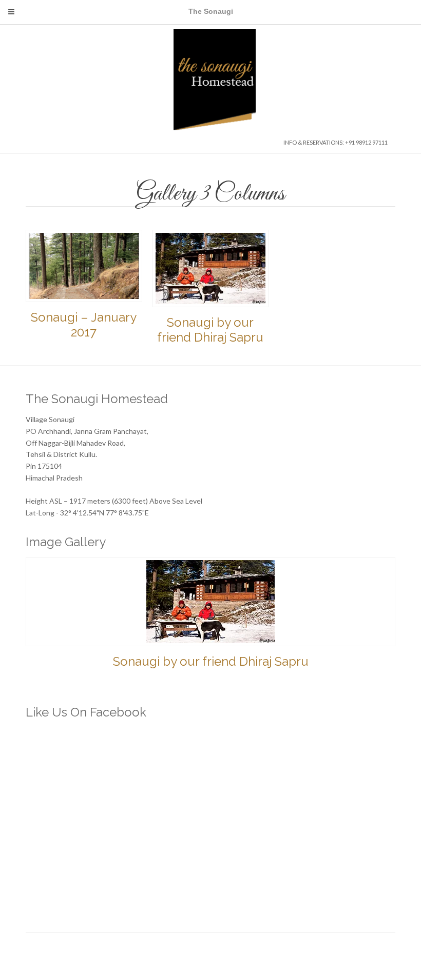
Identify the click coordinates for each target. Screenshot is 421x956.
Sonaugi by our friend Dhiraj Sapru (210, 330)
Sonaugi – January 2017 (84, 325)
